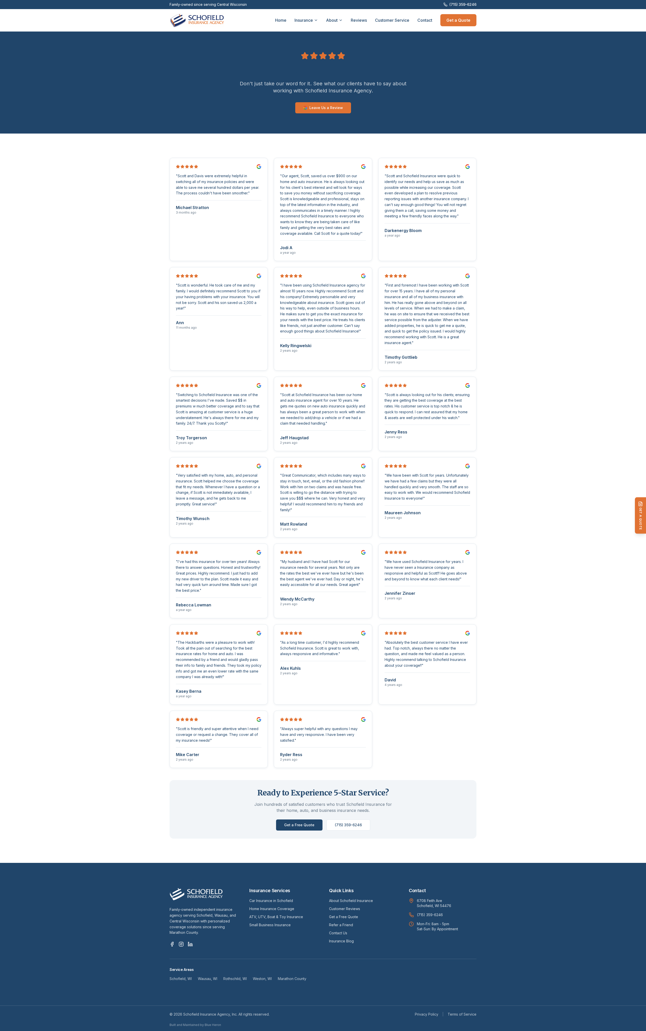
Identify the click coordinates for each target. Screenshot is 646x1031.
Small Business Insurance (270, 925)
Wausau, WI (207, 978)
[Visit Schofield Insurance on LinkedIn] (190, 944)
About (332, 20)
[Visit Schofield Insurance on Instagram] (181, 944)
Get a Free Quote (299, 825)
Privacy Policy (426, 1014)
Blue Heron (213, 1025)
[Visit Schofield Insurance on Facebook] (172, 944)
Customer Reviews (344, 909)
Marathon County (292, 978)
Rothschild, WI (235, 978)
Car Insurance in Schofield (271, 900)
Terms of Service (462, 1014)
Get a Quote (458, 20)
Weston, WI (262, 978)
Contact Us (338, 933)
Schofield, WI (181, 978)
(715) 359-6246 (462, 4)
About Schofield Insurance (351, 900)
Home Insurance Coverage (271, 909)
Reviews (359, 20)
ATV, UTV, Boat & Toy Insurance (276, 917)
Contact (424, 20)
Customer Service (392, 20)
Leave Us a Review (326, 108)
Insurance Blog (341, 941)
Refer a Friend (341, 925)
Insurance (303, 20)
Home (280, 20)
